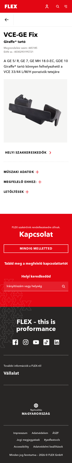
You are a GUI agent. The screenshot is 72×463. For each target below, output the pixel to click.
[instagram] (25, 342)
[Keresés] (58, 6)
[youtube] (36, 342)
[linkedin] (57, 342)
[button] (21, 172)
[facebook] (15, 342)
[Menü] (66, 6)
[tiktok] (46, 342)
